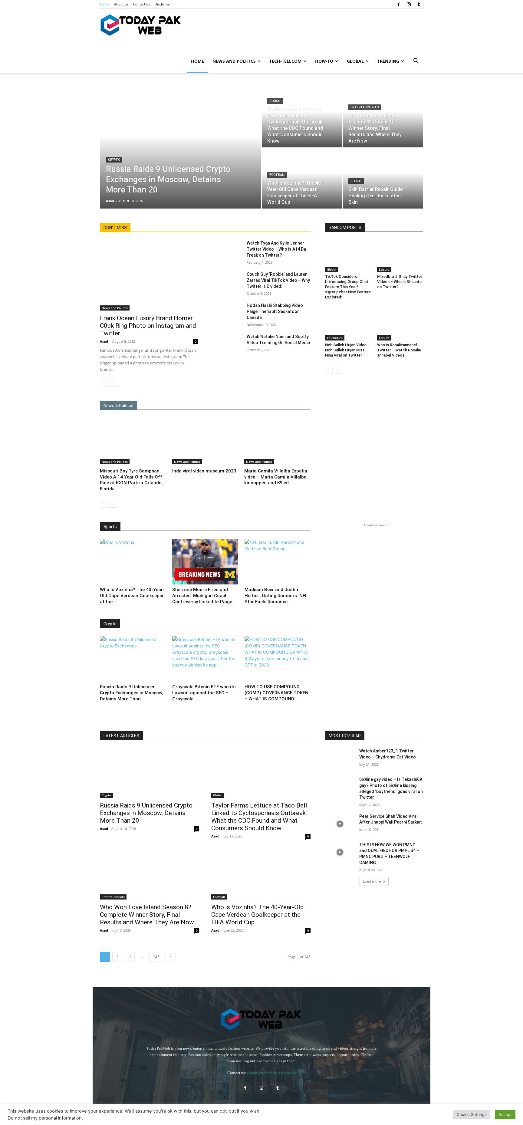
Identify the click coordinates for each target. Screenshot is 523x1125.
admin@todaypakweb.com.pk (271, 1073)
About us (121, 4)
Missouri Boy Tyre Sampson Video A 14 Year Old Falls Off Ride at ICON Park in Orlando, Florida (131, 480)
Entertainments (364, 107)
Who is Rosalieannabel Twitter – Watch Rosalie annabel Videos (399, 350)
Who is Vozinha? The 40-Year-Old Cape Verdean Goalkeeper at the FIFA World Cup (257, 914)
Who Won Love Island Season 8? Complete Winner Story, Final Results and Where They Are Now (147, 914)
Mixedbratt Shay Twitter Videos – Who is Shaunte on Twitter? (399, 281)
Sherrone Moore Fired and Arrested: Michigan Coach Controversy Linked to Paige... (204, 595)
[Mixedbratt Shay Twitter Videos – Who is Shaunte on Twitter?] (400, 256)
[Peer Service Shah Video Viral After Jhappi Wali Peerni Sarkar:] (339, 824)
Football (277, 174)
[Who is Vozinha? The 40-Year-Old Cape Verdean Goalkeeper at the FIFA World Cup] (302, 179)
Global (355, 61)
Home (104, 4)
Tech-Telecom (285, 61)
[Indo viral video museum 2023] (205, 441)
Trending (388, 61)
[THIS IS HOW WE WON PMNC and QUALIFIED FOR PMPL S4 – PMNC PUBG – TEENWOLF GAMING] (339, 852)
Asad (104, 341)
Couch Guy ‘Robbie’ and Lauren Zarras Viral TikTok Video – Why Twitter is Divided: (278, 280)
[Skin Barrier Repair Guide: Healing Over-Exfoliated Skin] (383, 179)
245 (156, 956)
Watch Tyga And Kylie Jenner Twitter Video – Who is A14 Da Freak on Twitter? (276, 249)
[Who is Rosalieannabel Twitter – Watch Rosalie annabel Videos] (400, 324)
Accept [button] (505, 1114)
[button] (416, 61)
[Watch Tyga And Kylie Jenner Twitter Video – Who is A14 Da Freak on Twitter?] (227, 250)
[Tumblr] (418, 4)
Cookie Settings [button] (472, 1114)
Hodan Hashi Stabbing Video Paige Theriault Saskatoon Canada (275, 311)
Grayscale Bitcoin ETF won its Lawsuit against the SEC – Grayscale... (203, 693)
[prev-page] (103, 383)
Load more (372, 881)
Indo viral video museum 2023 (204, 471)
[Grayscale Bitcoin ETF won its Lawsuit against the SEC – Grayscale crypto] (205, 659)
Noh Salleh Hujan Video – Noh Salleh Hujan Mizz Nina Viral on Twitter (347, 350)
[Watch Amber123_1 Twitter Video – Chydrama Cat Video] (339, 758)
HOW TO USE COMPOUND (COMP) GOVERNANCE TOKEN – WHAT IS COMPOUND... (276, 693)
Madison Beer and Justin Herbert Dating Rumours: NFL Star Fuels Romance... (276, 595)
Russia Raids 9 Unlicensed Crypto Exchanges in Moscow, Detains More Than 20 (146, 813)
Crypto (114, 159)
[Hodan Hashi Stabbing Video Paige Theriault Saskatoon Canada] (227, 312)
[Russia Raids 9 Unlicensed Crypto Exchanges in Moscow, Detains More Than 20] (180, 148)
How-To (324, 61)
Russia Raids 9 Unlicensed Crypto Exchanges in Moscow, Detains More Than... (131, 693)
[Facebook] (398, 4)
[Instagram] (408, 4)
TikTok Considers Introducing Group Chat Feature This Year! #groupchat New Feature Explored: (348, 286)
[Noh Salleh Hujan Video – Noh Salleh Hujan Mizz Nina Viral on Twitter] (348, 324)
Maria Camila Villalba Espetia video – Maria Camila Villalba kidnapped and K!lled (275, 476)
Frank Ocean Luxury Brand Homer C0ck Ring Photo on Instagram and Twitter (148, 325)
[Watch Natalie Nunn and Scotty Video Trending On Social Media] (227, 344)
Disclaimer (163, 4)
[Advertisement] (374, 566)
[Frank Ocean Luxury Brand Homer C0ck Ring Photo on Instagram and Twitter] (149, 275)
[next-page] (113, 383)
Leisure (384, 269)
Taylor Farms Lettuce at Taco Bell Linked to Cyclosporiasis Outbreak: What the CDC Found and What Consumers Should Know (259, 817)
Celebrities (335, 338)
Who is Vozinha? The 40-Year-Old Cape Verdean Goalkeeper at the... (132, 595)
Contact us (141, 4)
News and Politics (234, 61)
